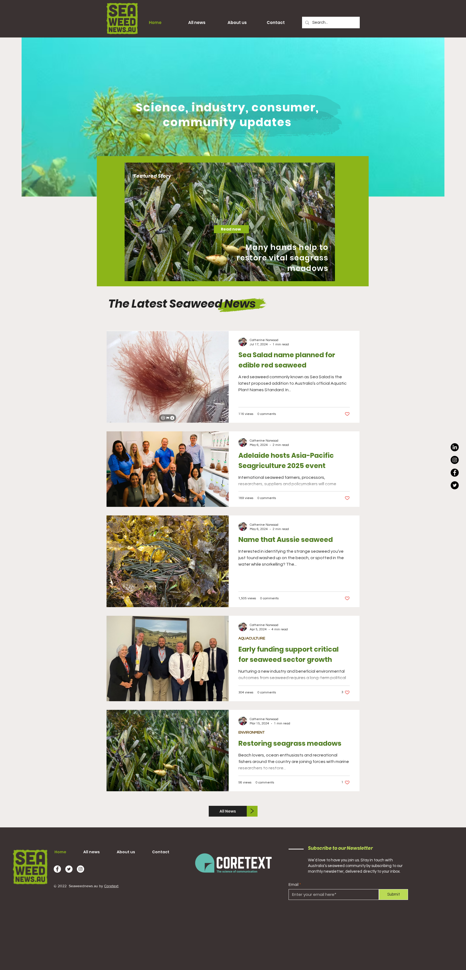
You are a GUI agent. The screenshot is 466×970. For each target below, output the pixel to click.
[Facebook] (455, 473)
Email (294, 885)
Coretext (111, 886)
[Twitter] (455, 485)
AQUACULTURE (251, 638)
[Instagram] (455, 460)
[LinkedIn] (455, 447)
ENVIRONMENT (251, 732)
